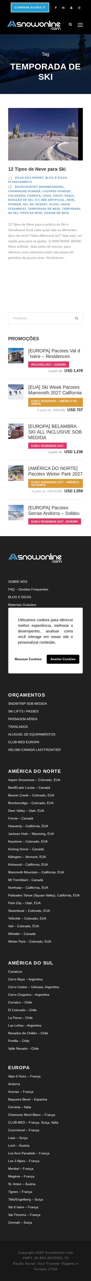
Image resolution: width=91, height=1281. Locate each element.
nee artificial (53, 199)
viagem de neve (56, 213)
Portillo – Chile (18, 1041)
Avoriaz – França (20, 1092)
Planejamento (20, 182)
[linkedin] (63, 7)
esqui (69, 195)
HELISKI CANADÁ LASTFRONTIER (34, 750)
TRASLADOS (18, 727)
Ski (25, 204)
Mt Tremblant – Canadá (25, 880)
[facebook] (55, 7)
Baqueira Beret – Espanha (27, 1099)
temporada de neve (44, 208)
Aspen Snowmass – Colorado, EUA (34, 780)
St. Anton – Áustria (21, 1184)
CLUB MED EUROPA (23, 742)
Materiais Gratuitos (22, 605)
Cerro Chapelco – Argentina (28, 994)
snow (65, 204)
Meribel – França (20, 1168)
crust (58, 195)
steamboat (17, 208)
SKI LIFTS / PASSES (23, 711)
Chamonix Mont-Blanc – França (31, 1115)
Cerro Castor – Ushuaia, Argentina (33, 987)
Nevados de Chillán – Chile (28, 1033)
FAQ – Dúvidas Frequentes (28, 589)
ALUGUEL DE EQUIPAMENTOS (31, 734)
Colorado (16, 195)
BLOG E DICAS (19, 597)
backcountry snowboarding (39, 186)
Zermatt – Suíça (20, 1222)
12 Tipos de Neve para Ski (37, 169)
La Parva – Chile (20, 1018)
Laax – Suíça (18, 1138)
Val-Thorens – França (24, 1215)
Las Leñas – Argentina (24, 1025)
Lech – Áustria (18, 1145)
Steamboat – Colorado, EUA (29, 911)
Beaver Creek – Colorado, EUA (31, 795)
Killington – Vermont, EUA (27, 857)
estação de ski (20, 199)
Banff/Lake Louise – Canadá (29, 787)
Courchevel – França (23, 1130)
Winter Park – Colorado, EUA (29, 941)
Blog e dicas (56, 177)
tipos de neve (31, 213)
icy (37, 199)
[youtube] (71, 7)
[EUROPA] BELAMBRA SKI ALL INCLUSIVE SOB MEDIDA (55, 432)
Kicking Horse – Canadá (26, 849)
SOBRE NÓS (17, 581)
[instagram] (79, 7)
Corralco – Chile (20, 1002)
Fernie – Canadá (20, 818)
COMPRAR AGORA (28, 7)
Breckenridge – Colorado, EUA (30, 803)
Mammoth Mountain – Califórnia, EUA (36, 872)
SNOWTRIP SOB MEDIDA (27, 703)
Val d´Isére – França (23, 1207)
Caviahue (15, 971)
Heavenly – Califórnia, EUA (28, 826)
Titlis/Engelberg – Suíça (25, 1199)
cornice (34, 195)
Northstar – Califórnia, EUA (28, 887)
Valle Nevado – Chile (23, 1048)
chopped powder (56, 191)
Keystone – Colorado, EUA (28, 841)
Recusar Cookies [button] (28, 659)
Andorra (14, 1084)
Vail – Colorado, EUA (23, 926)
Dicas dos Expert (29, 177)
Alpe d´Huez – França (24, 1076)
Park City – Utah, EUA (24, 903)
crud (47, 195)
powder (14, 204)
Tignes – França (20, 1192)
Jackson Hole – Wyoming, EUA (31, 834)
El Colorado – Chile (22, 1010)
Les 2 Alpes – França (23, 1161)
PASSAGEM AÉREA (22, 719)
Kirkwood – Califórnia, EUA (28, 864)
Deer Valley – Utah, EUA (26, 810)
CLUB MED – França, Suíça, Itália (33, 1122)
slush (54, 204)
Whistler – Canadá (21, 934)
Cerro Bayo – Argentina (25, 979)
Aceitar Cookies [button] (63, 659)
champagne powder (24, 191)
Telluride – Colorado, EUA (27, 918)
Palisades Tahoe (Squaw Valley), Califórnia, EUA (44, 895)
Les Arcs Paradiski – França (28, 1153)
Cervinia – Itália (19, 1107)
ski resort (38, 204)
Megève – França (21, 1176)
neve (70, 199)
